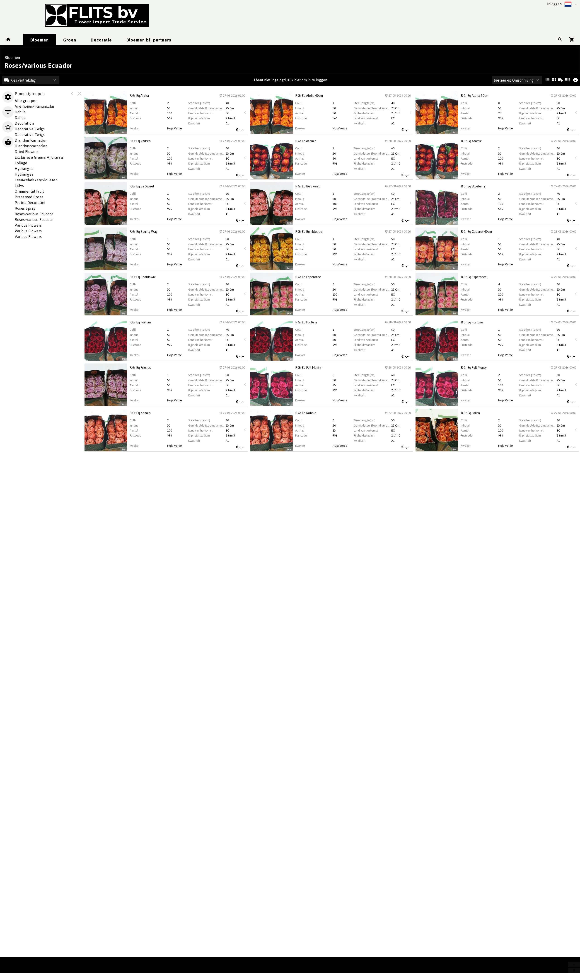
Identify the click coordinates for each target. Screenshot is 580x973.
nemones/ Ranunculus (35, 106)
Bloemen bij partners (148, 40)
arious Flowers (28, 225)
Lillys (19, 185)
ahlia (20, 112)
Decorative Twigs (30, 129)
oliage (21, 163)
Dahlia (20, 117)
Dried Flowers (27, 151)
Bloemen (39, 40)
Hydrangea (24, 174)
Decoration (24, 123)
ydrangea (24, 168)
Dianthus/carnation (31, 140)
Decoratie (101, 40)
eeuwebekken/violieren (36, 180)
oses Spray (25, 208)
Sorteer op (502, 80)
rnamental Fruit (29, 191)
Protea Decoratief (30, 202)
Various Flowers (28, 231)
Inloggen (554, 4)
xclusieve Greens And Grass (39, 157)
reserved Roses (29, 197)
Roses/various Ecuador (34, 214)
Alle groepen (26, 100)
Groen (69, 40)
